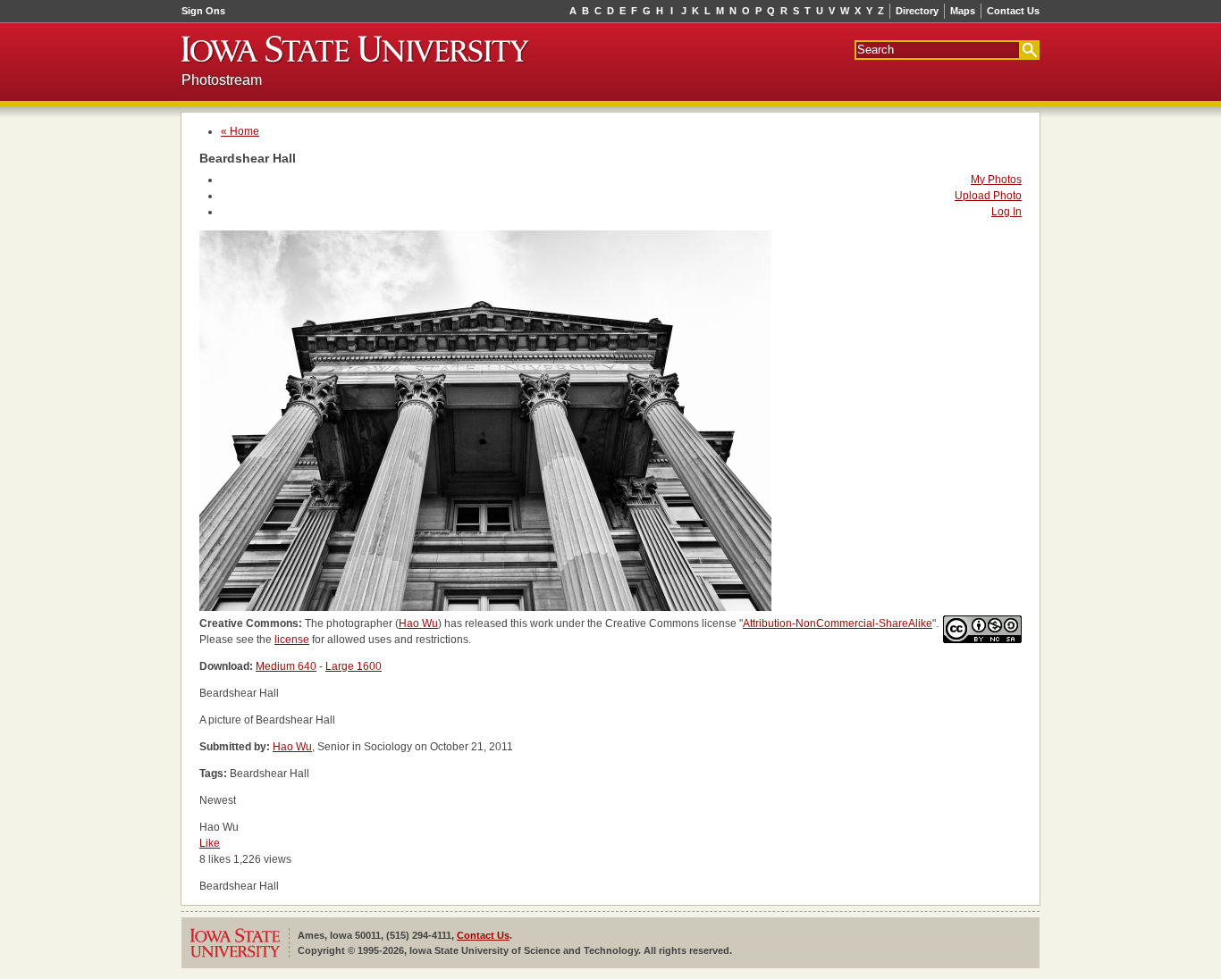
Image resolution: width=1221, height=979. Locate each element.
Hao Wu (418, 623)
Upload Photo (988, 195)
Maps (962, 10)
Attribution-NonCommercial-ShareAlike (837, 623)
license (291, 639)
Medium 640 (286, 666)
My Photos (996, 179)
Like (209, 843)
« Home (240, 131)
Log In (1006, 211)
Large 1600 (353, 666)
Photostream (221, 80)
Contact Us (1013, 10)
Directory (917, 10)
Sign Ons (203, 10)
